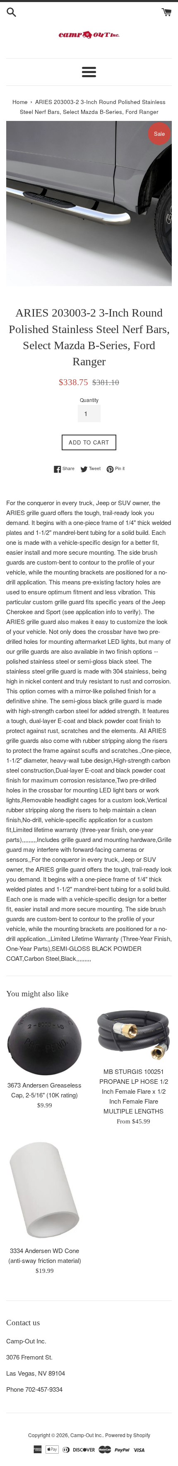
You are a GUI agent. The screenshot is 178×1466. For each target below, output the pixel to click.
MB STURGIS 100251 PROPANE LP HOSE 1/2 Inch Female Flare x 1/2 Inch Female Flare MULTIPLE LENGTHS (133, 1091)
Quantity (89, 399)
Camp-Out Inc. (86, 1434)
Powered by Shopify (127, 1434)
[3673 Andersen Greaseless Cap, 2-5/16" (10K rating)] (44, 1041)
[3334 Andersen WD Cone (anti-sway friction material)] (44, 1190)
